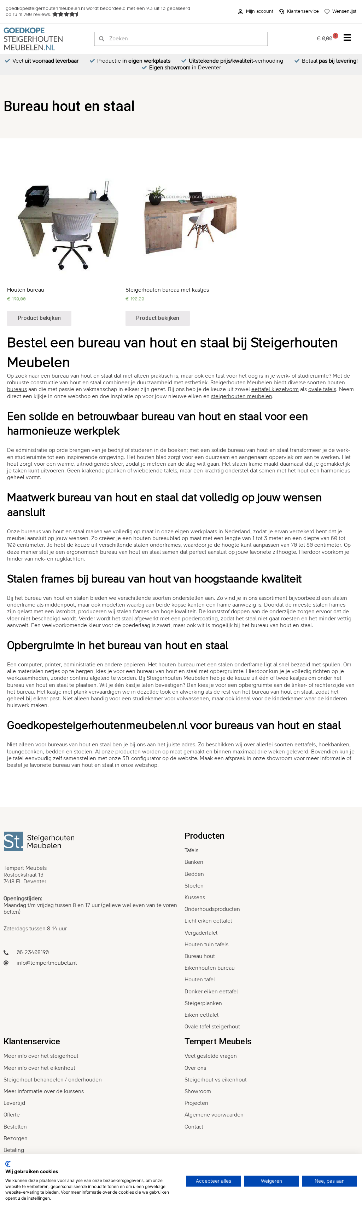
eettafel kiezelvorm (275, 389)
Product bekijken (39, 318)
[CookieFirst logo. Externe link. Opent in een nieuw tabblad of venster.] (8, 1164)
